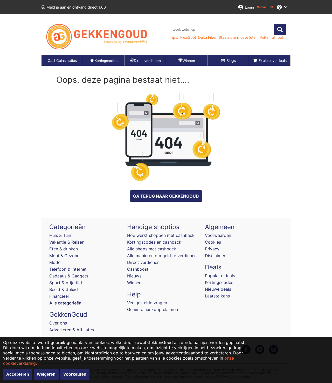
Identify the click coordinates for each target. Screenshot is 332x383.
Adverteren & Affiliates (71, 329)
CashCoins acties (62, 60)
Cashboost (137, 269)
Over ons (58, 323)
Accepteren (17, 374)
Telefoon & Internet (68, 269)
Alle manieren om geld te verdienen (162, 255)
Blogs (231, 60)
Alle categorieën (65, 303)
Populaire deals (220, 275)
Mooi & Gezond (64, 255)
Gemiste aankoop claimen (152, 309)
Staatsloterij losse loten (238, 37)
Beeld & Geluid (63, 289)
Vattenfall (267, 37)
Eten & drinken (63, 248)
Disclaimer (215, 255)
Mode (54, 262)
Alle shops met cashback (151, 248)
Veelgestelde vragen (147, 302)
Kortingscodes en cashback (154, 242)
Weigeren (46, 374)
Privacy (212, 248)
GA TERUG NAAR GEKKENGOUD (166, 196)
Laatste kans (217, 295)
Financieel (59, 296)
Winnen (134, 282)
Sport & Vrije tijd (65, 282)
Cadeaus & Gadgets (68, 275)
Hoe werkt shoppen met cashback (161, 235)
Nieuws (134, 275)
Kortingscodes (219, 282)
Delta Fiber (207, 37)
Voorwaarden (218, 235)
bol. (281, 37)
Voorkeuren (74, 374)
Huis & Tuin (60, 235)
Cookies (213, 242)
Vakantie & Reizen (66, 242)
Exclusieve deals (273, 60)
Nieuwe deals (218, 289)
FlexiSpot (188, 37)
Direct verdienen (143, 262)
